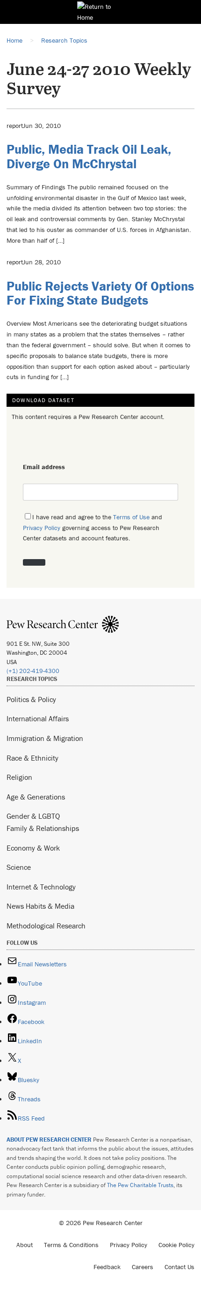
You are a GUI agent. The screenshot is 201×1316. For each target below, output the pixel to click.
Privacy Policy (41, 527)
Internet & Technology (41, 886)
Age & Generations (36, 796)
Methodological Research (46, 925)
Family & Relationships (43, 828)
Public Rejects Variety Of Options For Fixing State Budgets (100, 293)
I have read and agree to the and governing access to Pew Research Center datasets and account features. (92, 528)
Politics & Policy (31, 699)
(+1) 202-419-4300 (33, 671)
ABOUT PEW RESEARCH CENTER (49, 1140)
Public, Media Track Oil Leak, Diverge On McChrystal (89, 156)
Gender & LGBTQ (33, 816)
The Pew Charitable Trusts (140, 1185)
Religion (19, 777)
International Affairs (38, 718)
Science (19, 867)
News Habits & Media (40, 906)
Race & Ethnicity (32, 758)
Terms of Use (131, 517)
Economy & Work (33, 847)
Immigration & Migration (45, 738)
